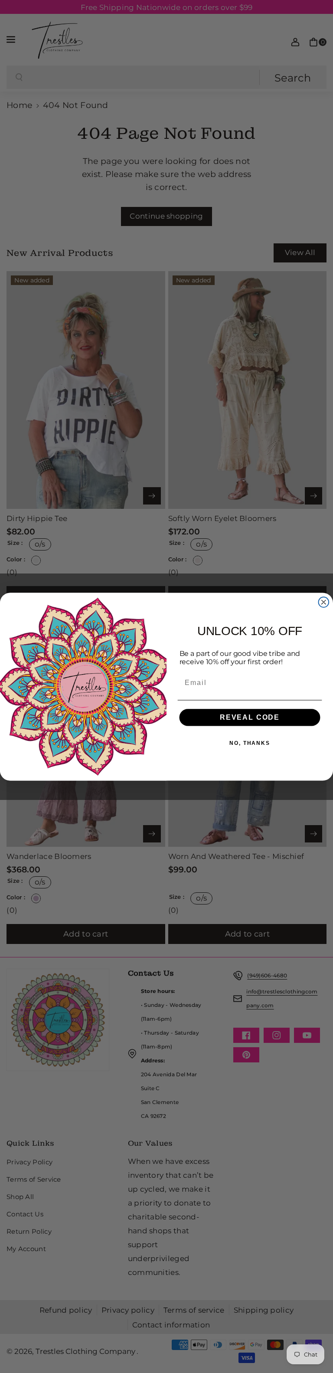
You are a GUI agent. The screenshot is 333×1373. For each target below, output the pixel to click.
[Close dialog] (324, 602)
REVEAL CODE (250, 717)
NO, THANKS (249, 743)
